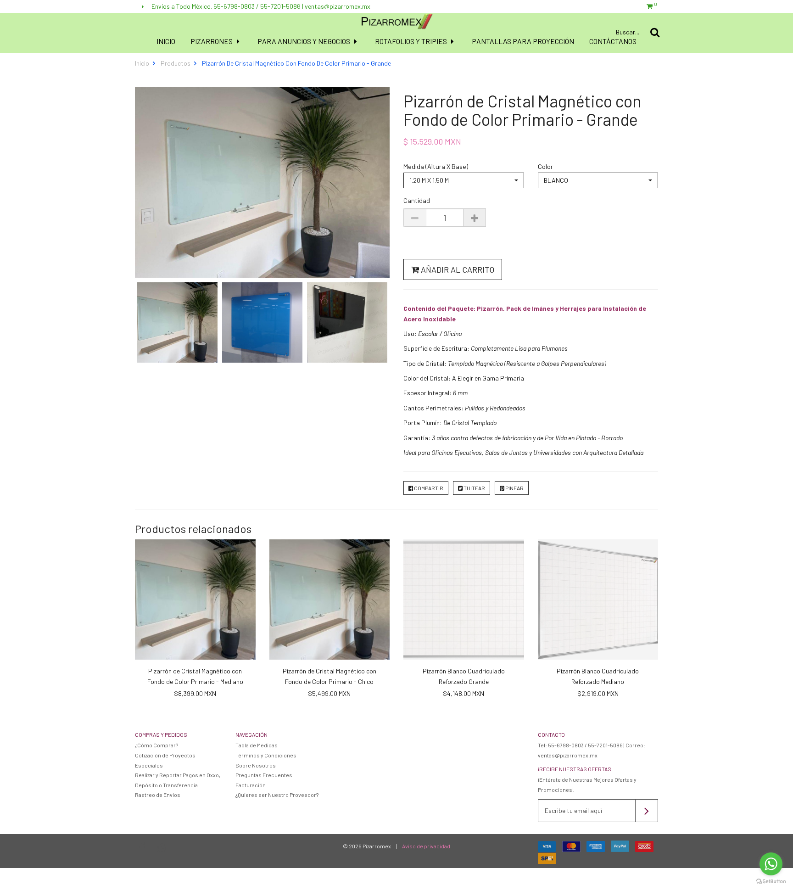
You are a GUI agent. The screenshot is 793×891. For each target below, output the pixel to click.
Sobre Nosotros (255, 765)
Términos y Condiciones (265, 755)
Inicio (165, 41)
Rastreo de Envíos (157, 794)
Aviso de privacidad (426, 846)
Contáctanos (613, 41)
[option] (177, 322)
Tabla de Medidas (256, 745)
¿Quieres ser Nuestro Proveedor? (276, 794)
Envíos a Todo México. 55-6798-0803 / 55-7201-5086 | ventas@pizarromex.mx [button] (260, 6)
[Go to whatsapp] (770, 863)
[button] (463, 180)
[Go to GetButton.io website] (771, 882)
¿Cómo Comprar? (156, 745)
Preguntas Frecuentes (263, 775)
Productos (175, 63)
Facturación (250, 785)
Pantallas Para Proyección (523, 41)
